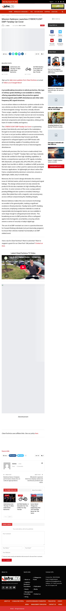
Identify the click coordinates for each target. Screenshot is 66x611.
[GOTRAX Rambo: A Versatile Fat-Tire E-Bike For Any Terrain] (28, 68)
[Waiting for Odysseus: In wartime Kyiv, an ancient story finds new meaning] (56, 81)
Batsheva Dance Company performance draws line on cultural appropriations (11, 478)
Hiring (26, 597)
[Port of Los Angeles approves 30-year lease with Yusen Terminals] (56, 61)
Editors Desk (38, 11)
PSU (32, 11)
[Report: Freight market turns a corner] (56, 152)
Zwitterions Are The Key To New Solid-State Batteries (15, 69)
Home (10, 11)
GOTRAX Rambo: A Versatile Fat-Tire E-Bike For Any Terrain (38, 69)
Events (27, 589)
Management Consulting (28, 593)
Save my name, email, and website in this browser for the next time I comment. (22, 556)
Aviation (54, 11)
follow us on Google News (12, 83)
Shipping (47, 11)
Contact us (37, 594)
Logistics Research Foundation (27, 584)
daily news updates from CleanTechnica (23, 80)
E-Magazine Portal (37, 578)
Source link (5, 451)
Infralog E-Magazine (21, 11)
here (36, 433)
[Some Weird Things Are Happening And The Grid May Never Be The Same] (37, 498)
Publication (37, 586)
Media (36, 589)
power (42, 25)
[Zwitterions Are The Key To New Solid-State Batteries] (5, 68)
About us (27, 579)
